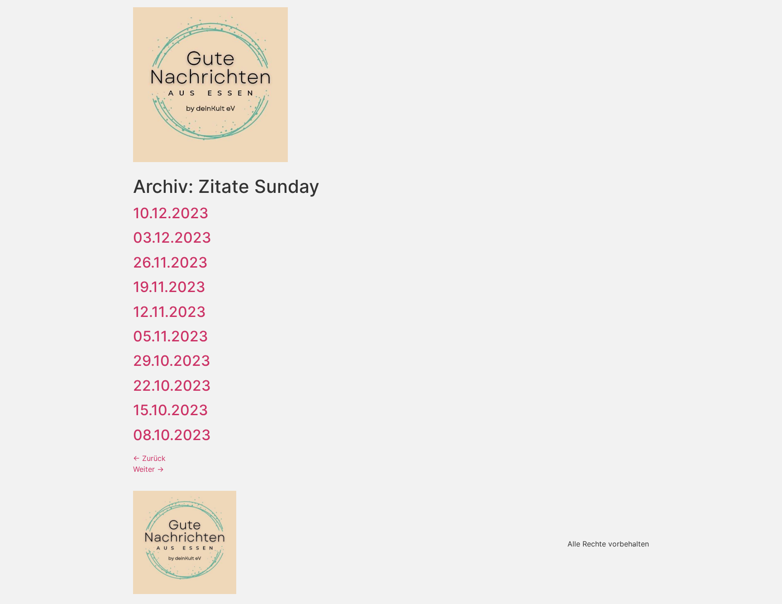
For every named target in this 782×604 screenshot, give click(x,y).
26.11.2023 (170, 262)
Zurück (149, 458)
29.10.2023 (171, 360)
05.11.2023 (170, 336)
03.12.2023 (172, 237)
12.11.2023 (169, 312)
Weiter (148, 469)
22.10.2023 (172, 385)
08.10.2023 (172, 435)
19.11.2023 (169, 287)
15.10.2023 (170, 410)
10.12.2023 (171, 213)
